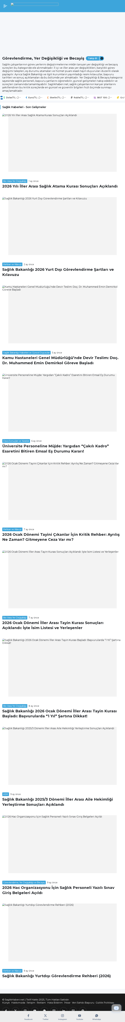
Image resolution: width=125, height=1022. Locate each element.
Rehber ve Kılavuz (12, 264)
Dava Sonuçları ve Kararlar (16, 441)
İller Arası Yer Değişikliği (14, 181)
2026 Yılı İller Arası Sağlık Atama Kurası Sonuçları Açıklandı (60, 186)
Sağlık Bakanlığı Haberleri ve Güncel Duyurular (26, 352)
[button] (101, 58)
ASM (5, 794)
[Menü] (5, 6)
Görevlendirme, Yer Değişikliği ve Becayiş (24, 882)
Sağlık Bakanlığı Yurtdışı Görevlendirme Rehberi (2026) (56, 976)
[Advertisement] (62, 32)
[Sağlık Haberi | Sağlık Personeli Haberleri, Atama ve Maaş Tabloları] (34, 5)
